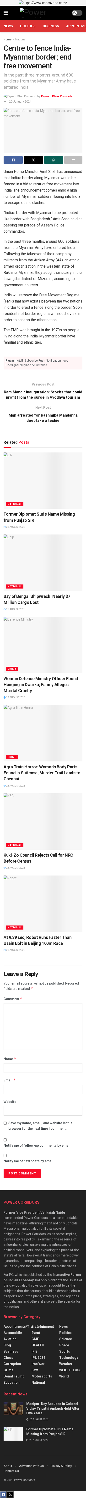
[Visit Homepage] (40, 13)
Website (10, 1102)
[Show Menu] (6, 13)
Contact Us (11, 1471)
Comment (13, 999)
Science (65, 1339)
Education (12, 1382)
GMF (35, 1339)
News (8, 26)
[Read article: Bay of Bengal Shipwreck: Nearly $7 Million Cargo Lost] (43, 562)
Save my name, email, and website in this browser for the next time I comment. (40, 1125)
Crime (11, 668)
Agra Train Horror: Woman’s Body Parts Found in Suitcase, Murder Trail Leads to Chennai (42, 772)
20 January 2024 (20, 101)
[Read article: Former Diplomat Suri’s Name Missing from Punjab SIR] (43, 480)
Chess (9, 1358)
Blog (7, 1345)
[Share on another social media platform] (73, 160)
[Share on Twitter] (33, 160)
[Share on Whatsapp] (53, 160)
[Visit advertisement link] (43, 3)
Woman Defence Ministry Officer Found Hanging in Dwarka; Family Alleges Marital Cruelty (41, 684)
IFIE (34, 1351)
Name (10, 1059)
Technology (68, 1358)
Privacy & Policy (61, 1466)
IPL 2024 (38, 1358)
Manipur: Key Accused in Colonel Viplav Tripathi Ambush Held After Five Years (53, 1408)
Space (64, 1345)
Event (36, 1333)
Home (7, 39)
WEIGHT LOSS (70, 1370)
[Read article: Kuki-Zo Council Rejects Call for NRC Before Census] (43, 821)
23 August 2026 (15, 527)
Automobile (13, 1333)
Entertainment (43, 1326)
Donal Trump (14, 1376)
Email (10, 1080)
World (64, 1376)
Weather (65, 1364)
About (8, 1466)
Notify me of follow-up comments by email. (37, 1145)
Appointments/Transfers (23, 1326)
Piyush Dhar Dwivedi (56, 96)
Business (51, 26)
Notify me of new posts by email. (29, 1161)
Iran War (38, 1364)
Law (35, 1370)
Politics (28, 26)
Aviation (10, 1339)
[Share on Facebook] (13, 160)
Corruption (12, 1364)
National (20, 39)
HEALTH (38, 1345)
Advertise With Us (31, 1466)
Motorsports (42, 1376)
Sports (64, 1351)
